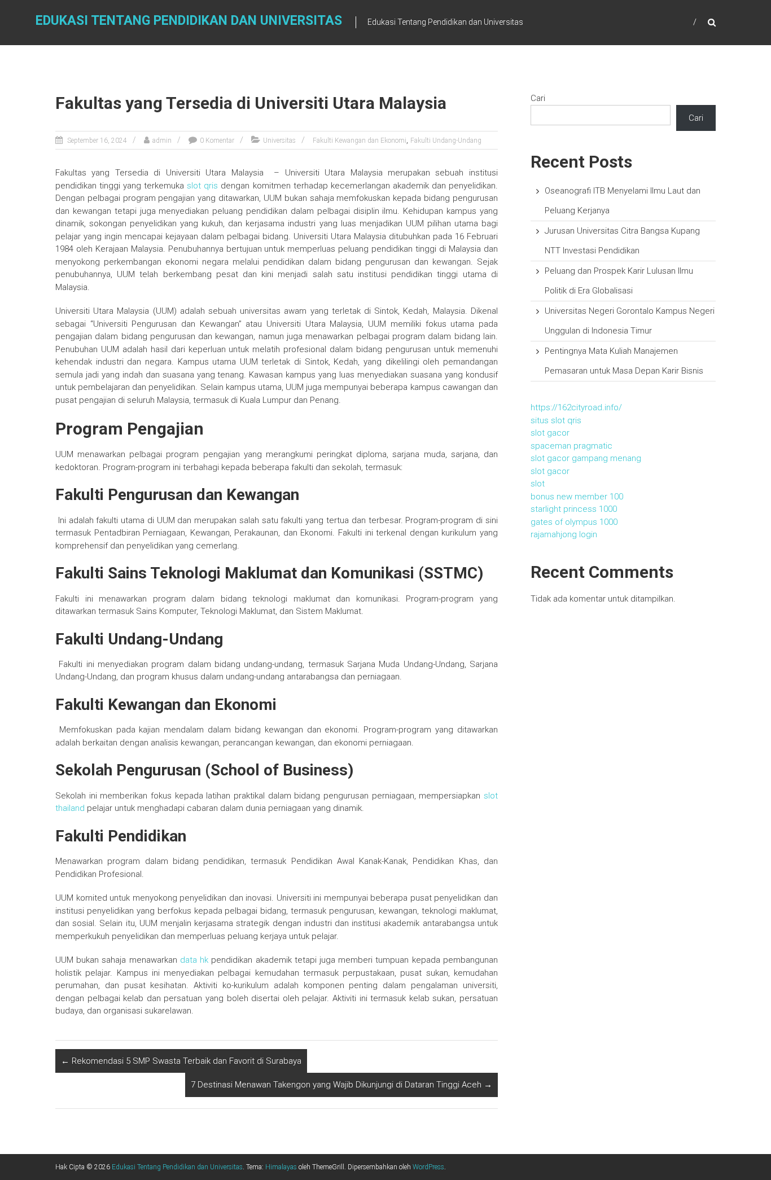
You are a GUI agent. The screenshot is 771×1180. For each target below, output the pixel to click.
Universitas (279, 140)
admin (162, 140)
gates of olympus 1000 (574, 522)
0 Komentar (217, 140)
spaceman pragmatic (571, 446)
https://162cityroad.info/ (576, 407)
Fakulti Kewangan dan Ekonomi (359, 140)
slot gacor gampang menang (586, 458)
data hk (194, 960)
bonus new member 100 (577, 497)
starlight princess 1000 (574, 509)
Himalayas (281, 1167)
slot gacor (550, 433)
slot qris (202, 186)
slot (538, 484)
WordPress (428, 1167)
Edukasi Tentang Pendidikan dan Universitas (189, 20)
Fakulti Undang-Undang (445, 140)
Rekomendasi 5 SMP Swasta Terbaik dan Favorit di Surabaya (181, 1061)
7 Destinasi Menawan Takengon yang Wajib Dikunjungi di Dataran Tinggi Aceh (341, 1085)
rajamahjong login (564, 534)
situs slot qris (556, 420)
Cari (538, 98)
